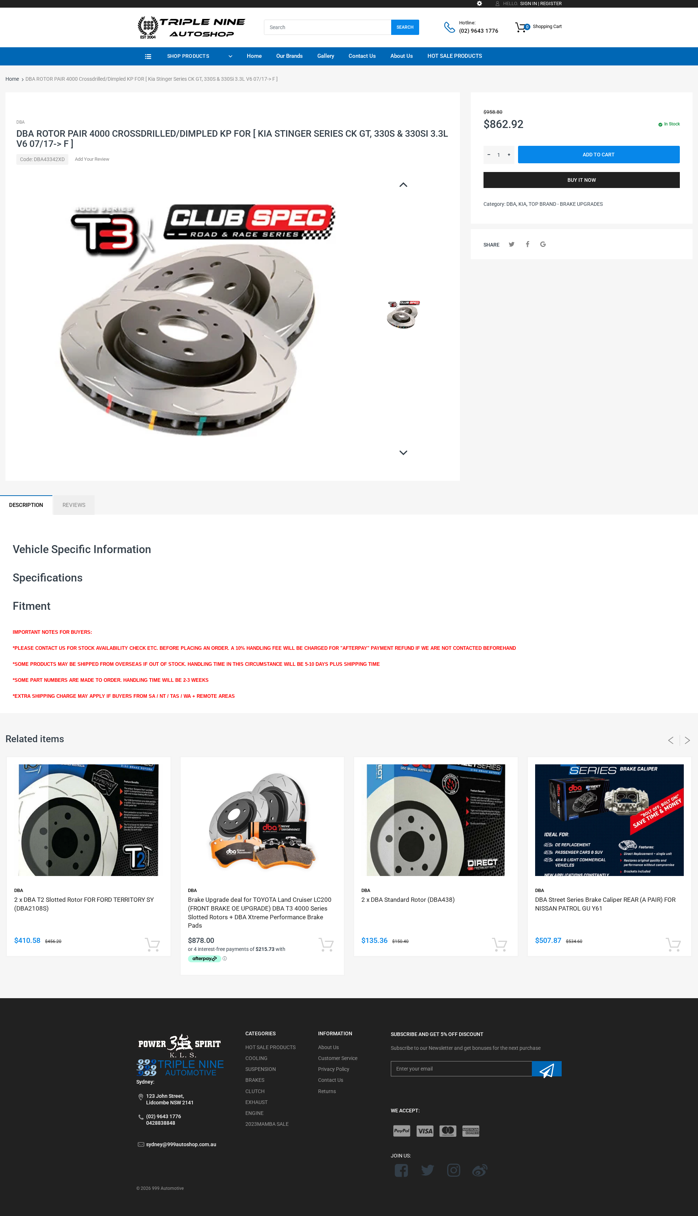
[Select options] (152, 945)
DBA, (511, 204)
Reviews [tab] (74, 505)
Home (12, 79)
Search (405, 27)
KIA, (522, 204)
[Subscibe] (547, 1068)
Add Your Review (92, 159)
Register (551, 3)
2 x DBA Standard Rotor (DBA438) (408, 899)
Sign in (528, 3)
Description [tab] (26, 505)
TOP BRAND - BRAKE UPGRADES (566, 204)
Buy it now (581, 180)
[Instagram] (454, 1170)
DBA (20, 122)
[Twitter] (511, 244)
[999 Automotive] (190, 27)
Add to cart (599, 154)
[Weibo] (479, 1170)
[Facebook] (527, 244)
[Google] (542, 244)
